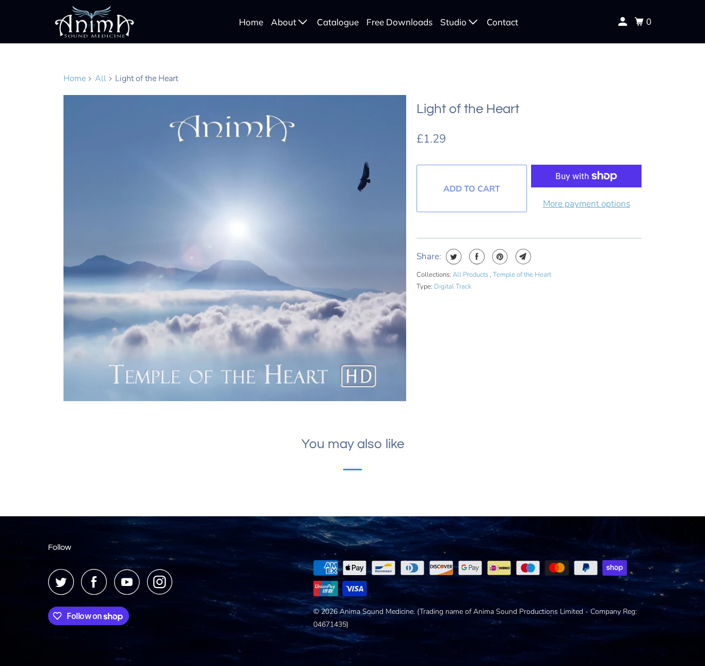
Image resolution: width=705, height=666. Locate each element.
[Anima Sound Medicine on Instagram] (162, 582)
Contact (502, 22)
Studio (454, 22)
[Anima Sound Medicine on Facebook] (96, 582)
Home (251, 22)
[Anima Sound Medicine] (94, 21)
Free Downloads (399, 22)
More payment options (586, 204)
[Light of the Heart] (234, 248)
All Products (471, 274)
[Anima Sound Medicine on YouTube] (129, 582)
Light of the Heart (467, 109)
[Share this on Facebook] (476, 256)
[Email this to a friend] (522, 256)
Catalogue (338, 22)
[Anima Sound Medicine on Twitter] (63, 582)
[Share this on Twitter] (452, 256)
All (100, 78)
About (284, 22)
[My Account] (623, 21)
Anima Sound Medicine (376, 611)
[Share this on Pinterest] (499, 256)
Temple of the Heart (522, 274)
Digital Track (452, 286)
